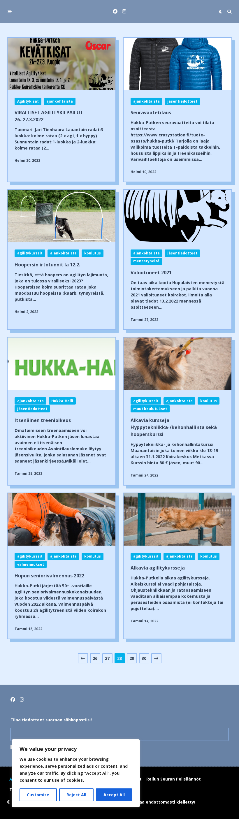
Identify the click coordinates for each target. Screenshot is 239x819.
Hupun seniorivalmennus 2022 (49, 575)
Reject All (76, 794)
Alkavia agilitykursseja (158, 568)
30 (144, 658)
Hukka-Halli (62, 400)
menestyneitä (146, 261)
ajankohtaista (59, 101)
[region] (76, 773)
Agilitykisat (28, 101)
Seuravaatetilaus (151, 112)
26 (95, 658)
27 (107, 658)
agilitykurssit (30, 253)
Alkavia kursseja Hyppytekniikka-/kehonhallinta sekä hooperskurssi (174, 427)
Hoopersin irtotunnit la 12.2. (47, 264)
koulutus (92, 253)
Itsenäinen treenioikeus (43, 420)
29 (131, 658)
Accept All (114, 794)
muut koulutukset (150, 408)
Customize (38, 794)
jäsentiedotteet (182, 101)
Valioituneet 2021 (151, 272)
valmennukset (30, 564)
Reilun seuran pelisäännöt (173, 779)
